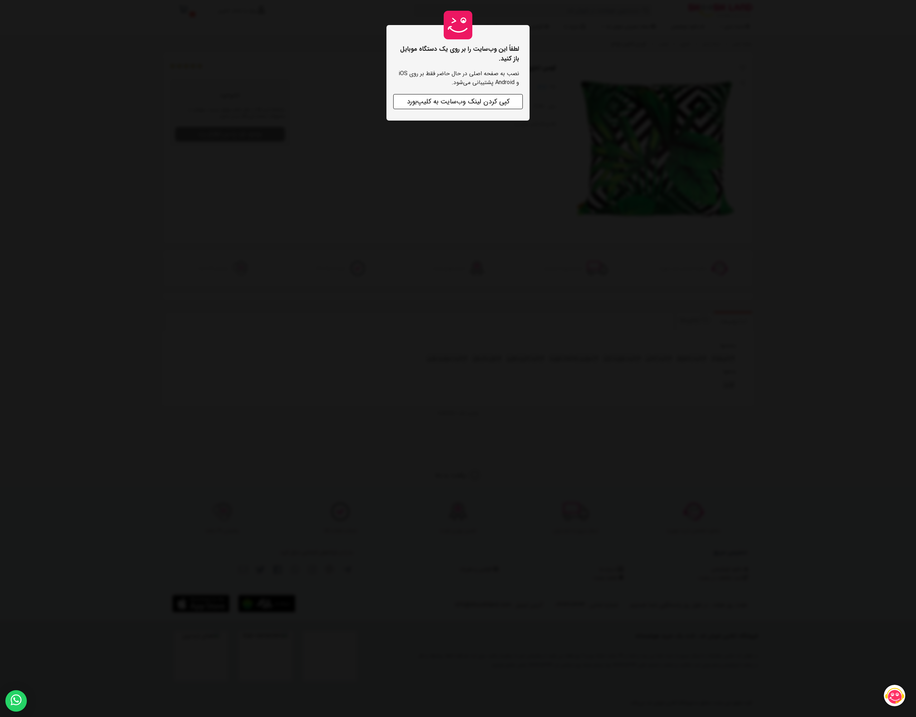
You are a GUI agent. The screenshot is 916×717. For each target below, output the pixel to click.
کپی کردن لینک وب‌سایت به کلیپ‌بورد (458, 101)
